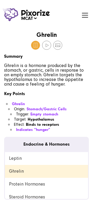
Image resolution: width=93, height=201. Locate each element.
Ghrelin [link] (16, 171)
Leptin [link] (15, 158)
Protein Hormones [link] (27, 184)
